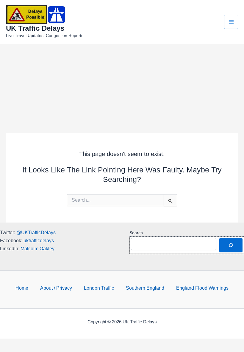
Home (21, 288)
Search (136, 232)
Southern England (145, 288)
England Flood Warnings (202, 288)
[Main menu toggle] (231, 22)
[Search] (231, 245)
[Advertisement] (122, 88)
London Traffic (99, 288)
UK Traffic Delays (35, 28)
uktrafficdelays (39, 240)
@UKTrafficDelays (36, 232)
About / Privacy (56, 288)
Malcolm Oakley (37, 248)
